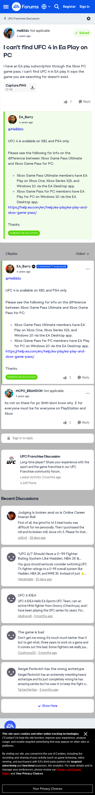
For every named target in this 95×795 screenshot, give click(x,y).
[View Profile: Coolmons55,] (11, 635)
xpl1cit (22, 538)
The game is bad (31, 632)
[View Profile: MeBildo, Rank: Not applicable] (9, 33)
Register (69, 7)
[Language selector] (46, 6)
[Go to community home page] (25, 6)
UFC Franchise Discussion (24, 18)
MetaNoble (25, 579)
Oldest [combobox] (82, 254)
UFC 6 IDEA (27, 595)
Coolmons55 (27, 653)
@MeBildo (15, 129)
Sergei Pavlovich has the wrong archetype (51, 669)
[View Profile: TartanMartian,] (11, 672)
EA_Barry (26, 117)
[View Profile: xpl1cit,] (11, 515)
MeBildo (23, 31)
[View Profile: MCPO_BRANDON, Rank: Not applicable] (9, 393)
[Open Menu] (89, 18)
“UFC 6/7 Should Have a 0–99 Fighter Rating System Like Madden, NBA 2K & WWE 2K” (48, 556)
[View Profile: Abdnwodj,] (11, 598)
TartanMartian (27, 690)
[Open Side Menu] (6, 6)
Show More (49, 706)
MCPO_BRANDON (29, 391)
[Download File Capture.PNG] (32, 87)
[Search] (56, 6)
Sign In (84, 7)
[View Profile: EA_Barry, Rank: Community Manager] (10, 269)
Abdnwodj (25, 616)
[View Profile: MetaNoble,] (11, 557)
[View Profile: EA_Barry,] (12, 119)
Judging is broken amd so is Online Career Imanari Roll (51, 514)
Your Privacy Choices (47, 788)
